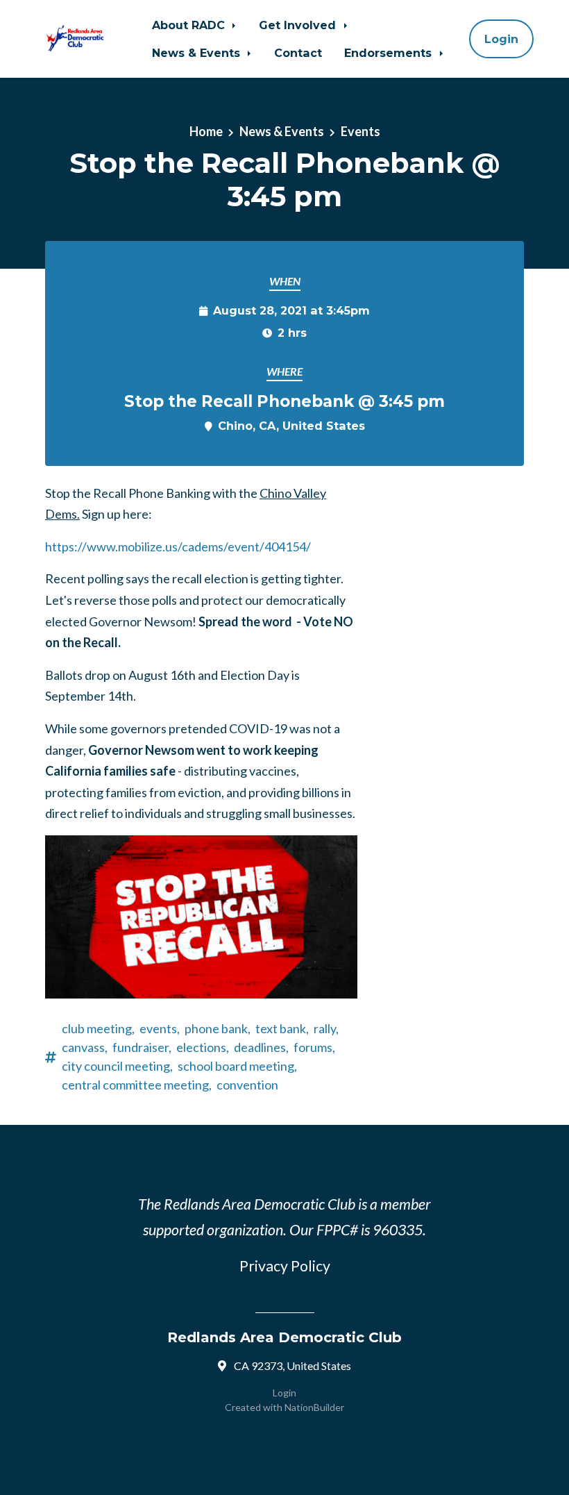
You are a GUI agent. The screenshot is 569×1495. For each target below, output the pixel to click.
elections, (202, 1047)
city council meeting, (117, 1066)
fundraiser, (141, 1047)
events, (159, 1028)
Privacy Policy (284, 1266)
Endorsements (389, 53)
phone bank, (217, 1028)
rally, (326, 1028)
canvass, (85, 1047)
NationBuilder (314, 1407)
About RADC (190, 25)
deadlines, (261, 1047)
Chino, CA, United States (291, 426)
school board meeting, (237, 1066)
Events (360, 131)
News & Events (198, 53)
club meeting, (98, 1028)
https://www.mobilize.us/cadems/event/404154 (175, 546)
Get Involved (299, 25)
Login (501, 39)
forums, (314, 1047)
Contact (298, 53)
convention (247, 1084)
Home (206, 131)
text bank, (282, 1028)
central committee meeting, (137, 1084)
